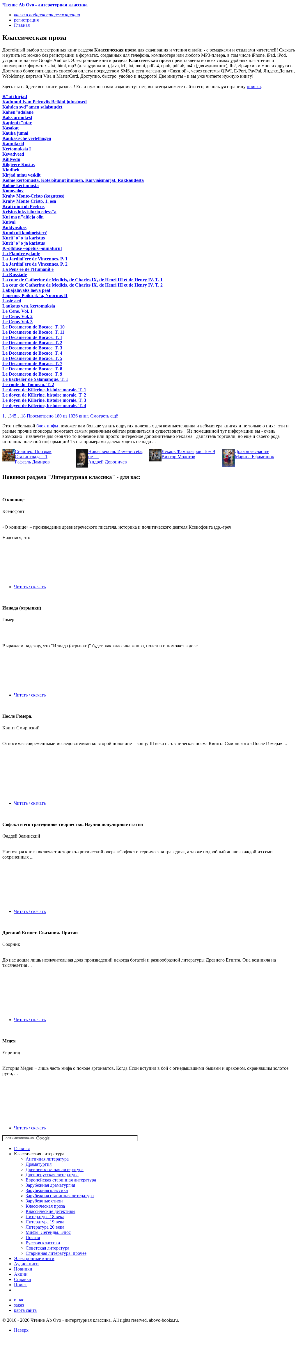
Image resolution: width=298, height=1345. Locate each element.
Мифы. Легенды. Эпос (48, 1232)
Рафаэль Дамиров (32, 461)
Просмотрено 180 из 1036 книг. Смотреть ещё (72, 415)
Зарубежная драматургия (50, 1185)
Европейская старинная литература (61, 1179)
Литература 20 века (45, 1227)
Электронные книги (34, 1258)
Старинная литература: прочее (56, 1253)
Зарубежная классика (47, 1190)
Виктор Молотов (178, 456)
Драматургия (39, 1164)
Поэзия (33, 1237)
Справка (22, 1279)
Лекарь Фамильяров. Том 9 (188, 451)
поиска (254, 86)
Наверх (21, 1330)
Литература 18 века (45, 1216)
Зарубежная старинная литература (60, 1195)
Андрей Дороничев (107, 461)
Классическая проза (45, 1206)
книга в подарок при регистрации (47, 14)
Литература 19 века (45, 1221)
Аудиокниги (26, 1263)
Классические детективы (50, 1211)
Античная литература (47, 1158)
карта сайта (25, 1310)
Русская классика (43, 1242)
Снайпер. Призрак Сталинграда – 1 (33, 454)
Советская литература (47, 1247)
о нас (19, 1299)
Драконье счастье (252, 451)
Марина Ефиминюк (254, 456)
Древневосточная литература (55, 1169)
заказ (19, 1305)
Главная (22, 1148)
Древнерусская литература (52, 1174)
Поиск (20, 1284)
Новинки (23, 1268)
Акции (21, 1274)
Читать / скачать (30, 586)
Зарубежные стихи (44, 1200)
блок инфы (47, 425)
